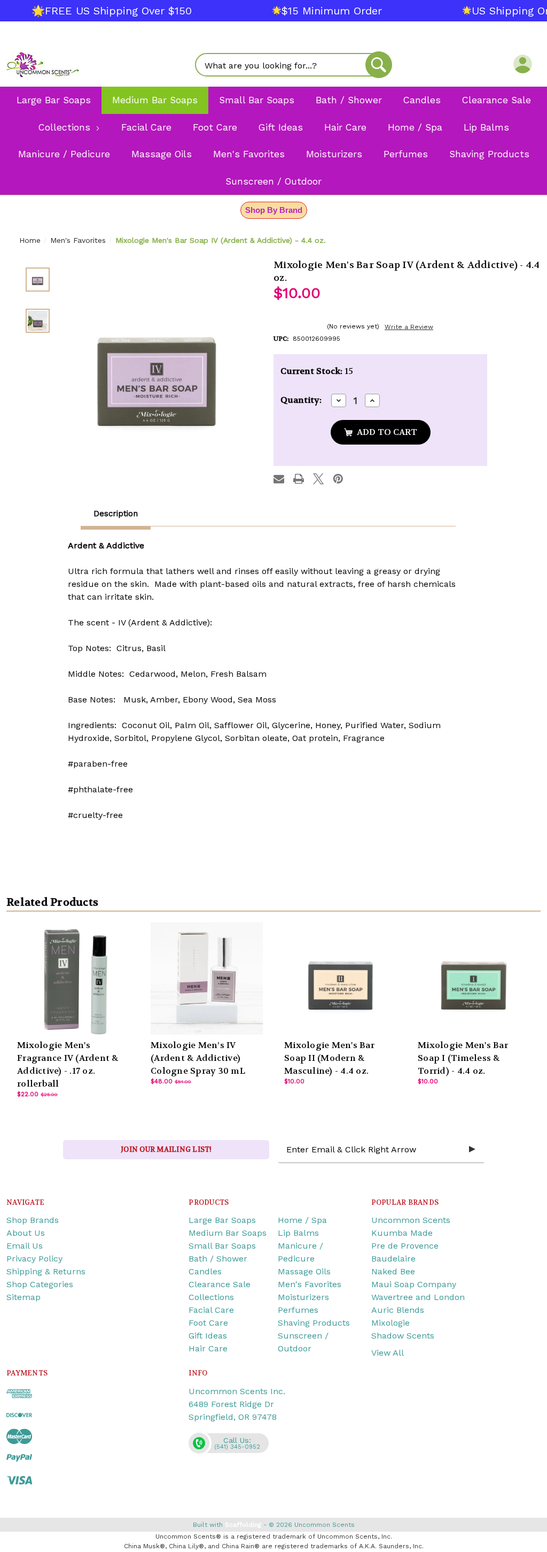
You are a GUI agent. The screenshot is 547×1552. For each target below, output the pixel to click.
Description (115, 513)
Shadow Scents (402, 1336)
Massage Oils (304, 1271)
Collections (211, 1297)
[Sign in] (522, 63)
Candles (205, 1271)
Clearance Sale (220, 1284)
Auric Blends (397, 1310)
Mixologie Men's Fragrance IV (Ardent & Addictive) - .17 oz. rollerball (68, 1064)
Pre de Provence (405, 1246)
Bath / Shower (218, 1258)
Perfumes (298, 1310)
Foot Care (208, 1323)
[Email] (279, 478)
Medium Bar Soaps (228, 1233)
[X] (318, 478)
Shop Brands (32, 1220)
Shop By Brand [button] (273, 210)
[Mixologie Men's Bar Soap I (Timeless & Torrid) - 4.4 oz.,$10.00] (474, 978)
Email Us (24, 1246)
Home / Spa (302, 1220)
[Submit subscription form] (472, 1150)
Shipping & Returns (45, 1271)
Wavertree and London (418, 1297)
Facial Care (211, 1310)
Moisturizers (303, 1297)
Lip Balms (298, 1233)
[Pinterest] (338, 478)
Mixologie (390, 1323)
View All (387, 1353)
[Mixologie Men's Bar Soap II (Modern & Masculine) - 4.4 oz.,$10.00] (340, 978)
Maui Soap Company (413, 1284)
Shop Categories (39, 1284)
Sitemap (23, 1297)
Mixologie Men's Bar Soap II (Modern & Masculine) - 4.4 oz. (329, 1057)
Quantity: (301, 400)
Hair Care (208, 1348)
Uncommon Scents (410, 1220)
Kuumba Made (402, 1233)
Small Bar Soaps (222, 1246)
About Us (25, 1233)
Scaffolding (243, 1524)
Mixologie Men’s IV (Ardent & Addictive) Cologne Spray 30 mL (198, 1057)
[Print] (298, 478)
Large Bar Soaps (222, 1220)
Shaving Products (314, 1323)
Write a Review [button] (409, 327)
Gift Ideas (208, 1336)
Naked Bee (393, 1271)
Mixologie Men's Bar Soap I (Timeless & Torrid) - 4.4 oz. (463, 1057)
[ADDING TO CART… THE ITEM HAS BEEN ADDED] (381, 432)
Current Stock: (316, 371)
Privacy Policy (34, 1258)
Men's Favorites (309, 1284)
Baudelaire (393, 1258)
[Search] (378, 64)
